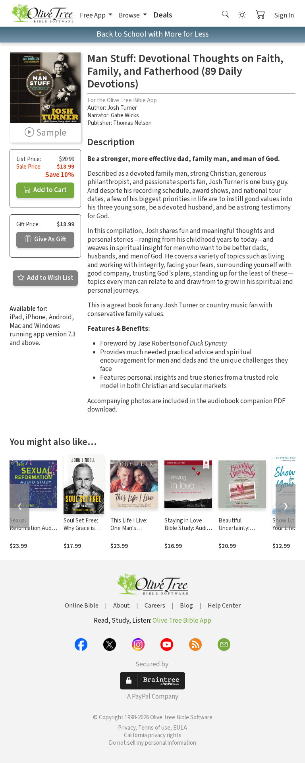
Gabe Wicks (125, 115)
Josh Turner (122, 108)
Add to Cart (49, 190)
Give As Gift (49, 239)
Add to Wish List (49, 278)
